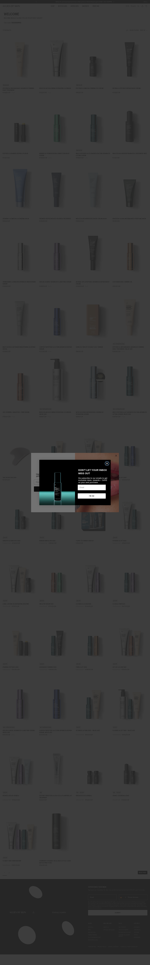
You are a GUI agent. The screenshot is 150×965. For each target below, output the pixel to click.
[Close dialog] (107, 463)
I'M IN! (91, 496)
